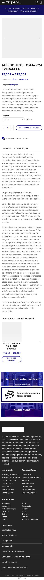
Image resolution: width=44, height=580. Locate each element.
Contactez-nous (9, 530)
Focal (24, 503)
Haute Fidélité (8, 490)
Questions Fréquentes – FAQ (14, 567)
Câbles (24, 8)
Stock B (25, 480)
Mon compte (7, 546)
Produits (16, 8)
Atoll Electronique (9, 509)
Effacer (29, 119)
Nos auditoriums (9, 535)
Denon (4, 517)
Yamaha (25, 517)
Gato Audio (26, 506)
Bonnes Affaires (29, 493)
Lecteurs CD (7, 483)
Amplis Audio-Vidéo (11, 477)
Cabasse (5, 511)
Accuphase (6, 503)
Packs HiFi (26, 474)
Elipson (5, 519)
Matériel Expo (28, 483)
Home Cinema (8, 493)
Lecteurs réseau (9, 480)
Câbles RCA (34, 8)
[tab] (7, 148)
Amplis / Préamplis (10, 474)
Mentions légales (9, 562)
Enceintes (6, 487)
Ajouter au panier (30, 128)
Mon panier (7, 541)
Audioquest (13, 85)
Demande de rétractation (13, 551)
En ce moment (28, 490)
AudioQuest (6, 506)
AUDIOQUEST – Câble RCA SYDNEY (11, 346)
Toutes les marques (30, 519)
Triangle (25, 514)
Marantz (25, 509)
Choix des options (11, 359)
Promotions (27, 487)
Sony (24, 511)
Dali (3, 514)
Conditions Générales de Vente (16, 557)
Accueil (8, 8)
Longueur (5, 116)
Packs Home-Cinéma (31, 477)
